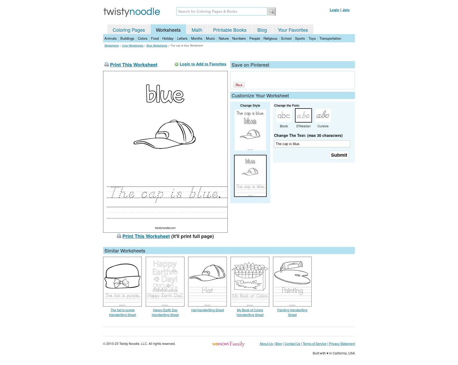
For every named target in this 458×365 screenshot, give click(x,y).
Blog (262, 29)
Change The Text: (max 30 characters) (308, 135)
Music (210, 38)
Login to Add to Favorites (203, 63)
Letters (182, 38)
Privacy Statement (342, 343)
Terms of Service (315, 343)
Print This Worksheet (133, 64)
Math (197, 29)
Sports (300, 38)
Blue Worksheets (157, 45)
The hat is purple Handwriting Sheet (122, 312)
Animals (110, 38)
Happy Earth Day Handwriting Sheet (165, 312)
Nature (224, 38)
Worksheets (168, 29)
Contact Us (292, 343)
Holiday (168, 38)
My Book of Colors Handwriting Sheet (250, 312)
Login (334, 9)
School (286, 38)
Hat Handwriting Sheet (207, 310)
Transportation (330, 38)
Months (196, 38)
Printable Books (229, 29)
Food (155, 38)
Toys (312, 38)
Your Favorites (293, 29)
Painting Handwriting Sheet (292, 312)
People (254, 38)
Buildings (127, 38)
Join (346, 9)
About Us (266, 343)
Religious (270, 38)
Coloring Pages (129, 29)
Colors (143, 38)
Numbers (239, 38)
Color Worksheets (132, 45)
